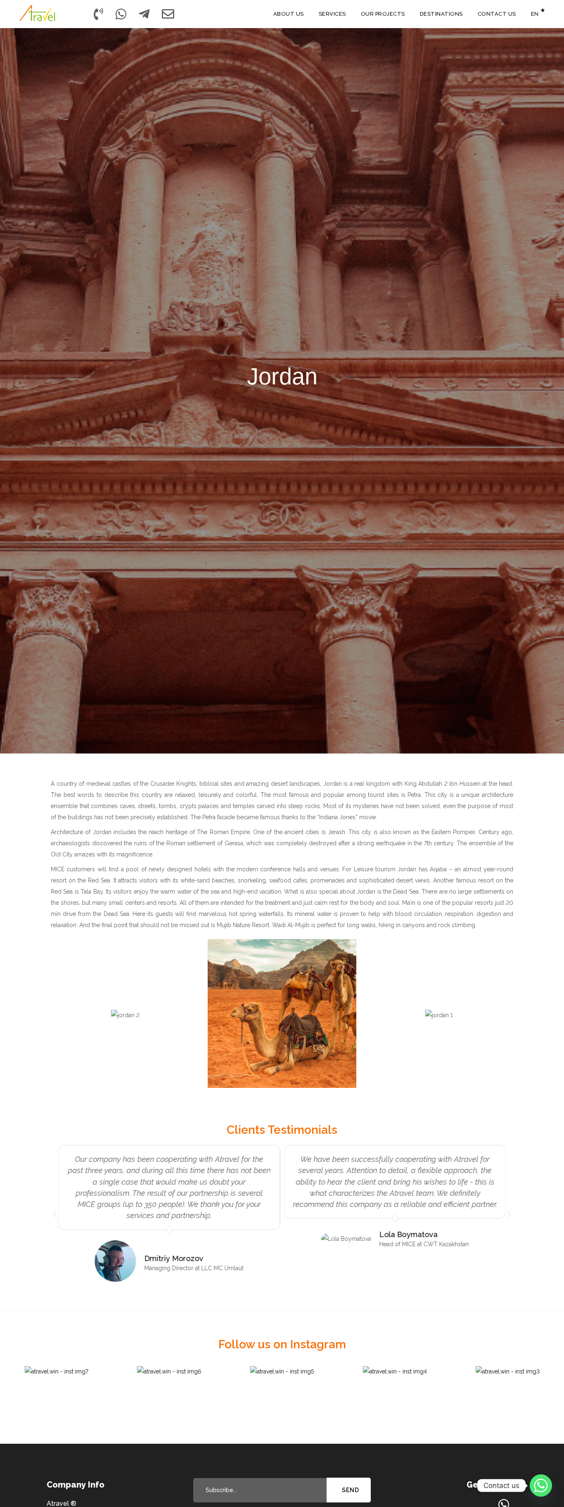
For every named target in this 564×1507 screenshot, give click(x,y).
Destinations (441, 14)
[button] (55, 1215)
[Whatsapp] (541, 1485)
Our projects (383, 14)
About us (288, 14)
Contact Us (497, 14)
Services (332, 14)
